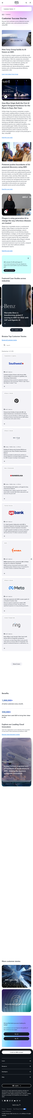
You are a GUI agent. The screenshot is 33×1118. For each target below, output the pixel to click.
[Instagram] (9, 1101)
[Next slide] (21, 330)
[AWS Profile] (30, 2)
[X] (2, 1101)
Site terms (9, 1109)
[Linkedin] (7, 1101)
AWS (3, 14)
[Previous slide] (12, 330)
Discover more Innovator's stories (11, 734)
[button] (5, 96)
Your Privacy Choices (18, 1109)
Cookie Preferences (6, 1111)
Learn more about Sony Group (10, 74)
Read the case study (7, 137)
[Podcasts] (17, 1101)
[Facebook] (5, 1101)
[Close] (28, 258)
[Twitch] (12, 1101)
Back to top (16, 1105)
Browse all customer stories (9, 340)
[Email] (19, 1101)
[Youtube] (14, 1101)
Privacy (3, 1109)
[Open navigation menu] (2, 3)
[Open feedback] (31, 559)
